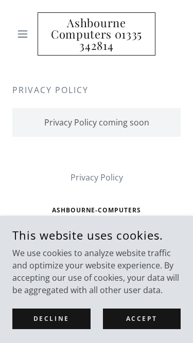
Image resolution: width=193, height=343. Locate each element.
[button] (25, 34)
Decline (51, 318)
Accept (141, 318)
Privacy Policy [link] (97, 177)
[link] (96, 34)
